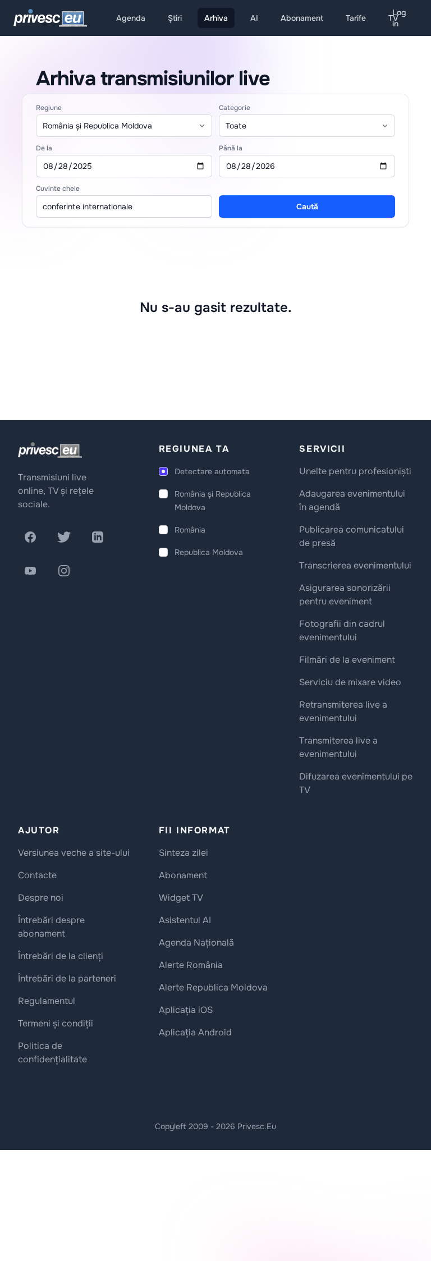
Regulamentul (46, 1001)
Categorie (234, 107)
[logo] (50, 450)
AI (254, 18)
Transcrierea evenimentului (355, 565)
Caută (307, 206)
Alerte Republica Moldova (213, 987)
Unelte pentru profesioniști (355, 471)
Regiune (49, 107)
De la (44, 148)
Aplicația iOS (186, 1010)
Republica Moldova (209, 552)
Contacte (37, 875)
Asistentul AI (185, 920)
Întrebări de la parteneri (67, 978)
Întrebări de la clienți (60, 956)
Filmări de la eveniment (347, 660)
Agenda (130, 18)
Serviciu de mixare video (350, 682)
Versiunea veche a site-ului (74, 853)
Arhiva (216, 18)
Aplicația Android (195, 1032)
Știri (175, 18)
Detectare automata (212, 471)
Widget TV (181, 898)
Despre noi (40, 898)
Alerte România (191, 965)
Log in (399, 18)
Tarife (356, 18)
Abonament (302, 18)
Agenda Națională (196, 942)
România (190, 530)
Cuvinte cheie (58, 188)
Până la (230, 148)
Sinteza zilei (183, 853)
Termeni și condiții (55, 1023)
